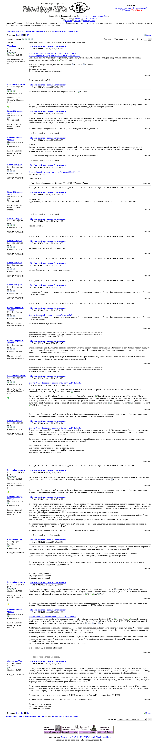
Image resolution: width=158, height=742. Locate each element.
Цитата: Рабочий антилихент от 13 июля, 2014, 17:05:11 (52, 53)
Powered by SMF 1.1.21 (71, 737)
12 (28, 35)
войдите (84, 16)
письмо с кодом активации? (86, 18)
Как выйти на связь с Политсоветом (65, 31)
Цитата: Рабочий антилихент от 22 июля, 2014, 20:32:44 (52, 617)
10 (22, 35)
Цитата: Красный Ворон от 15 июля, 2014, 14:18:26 (50, 315)
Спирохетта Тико (15, 539)
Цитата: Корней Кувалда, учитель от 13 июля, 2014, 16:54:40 (54, 56)
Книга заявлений (140, 8)
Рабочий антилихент (16, 84)
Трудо (136, 10)
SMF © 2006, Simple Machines (97, 737)
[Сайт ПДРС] (79, 14)
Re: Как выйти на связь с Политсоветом (48, 46)
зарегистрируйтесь (100, 16)
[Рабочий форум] (45, 14)
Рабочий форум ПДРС (15, 31)
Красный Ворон (14, 165)
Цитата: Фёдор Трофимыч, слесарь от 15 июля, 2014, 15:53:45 (55, 383)
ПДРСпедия (125, 10)
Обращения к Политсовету (35, 31)
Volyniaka (11, 46)
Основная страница (123, 8)
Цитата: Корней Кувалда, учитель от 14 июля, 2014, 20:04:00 (54, 172)
